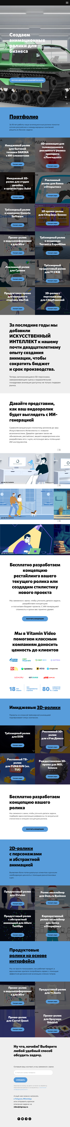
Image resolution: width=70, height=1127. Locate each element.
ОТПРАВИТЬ (20, 1080)
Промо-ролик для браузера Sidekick (52, 1019)
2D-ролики (21, 848)
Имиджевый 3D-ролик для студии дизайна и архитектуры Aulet (17, 183)
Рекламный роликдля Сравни (17, 268)
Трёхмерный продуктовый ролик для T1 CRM (52, 268)
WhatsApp (27, 1099)
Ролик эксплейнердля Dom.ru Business (52, 894)
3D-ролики (49, 707)
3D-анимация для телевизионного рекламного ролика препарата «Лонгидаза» (52, 150)
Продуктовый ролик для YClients (52, 991)
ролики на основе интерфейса (28, 957)
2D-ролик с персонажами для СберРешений (52, 296)
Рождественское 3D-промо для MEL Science (52, 764)
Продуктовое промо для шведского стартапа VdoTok (17, 296)
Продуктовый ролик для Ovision (17, 893)
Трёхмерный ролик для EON (17, 734)
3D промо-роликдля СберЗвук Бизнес (52, 212)
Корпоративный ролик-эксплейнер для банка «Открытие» (52, 921)
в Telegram (18, 1099)
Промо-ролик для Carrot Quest (17, 1018)
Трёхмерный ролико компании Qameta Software (17, 213)
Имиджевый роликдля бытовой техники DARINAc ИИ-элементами (17, 150)
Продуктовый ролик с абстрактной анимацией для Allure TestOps (17, 921)
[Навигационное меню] (67, 3)
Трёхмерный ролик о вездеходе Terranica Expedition (52, 241)
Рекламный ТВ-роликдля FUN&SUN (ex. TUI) (17, 764)
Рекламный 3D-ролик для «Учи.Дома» (52, 735)
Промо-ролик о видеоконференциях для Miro (18, 241)
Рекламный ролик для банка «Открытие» (52, 183)
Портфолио (23, 116)
